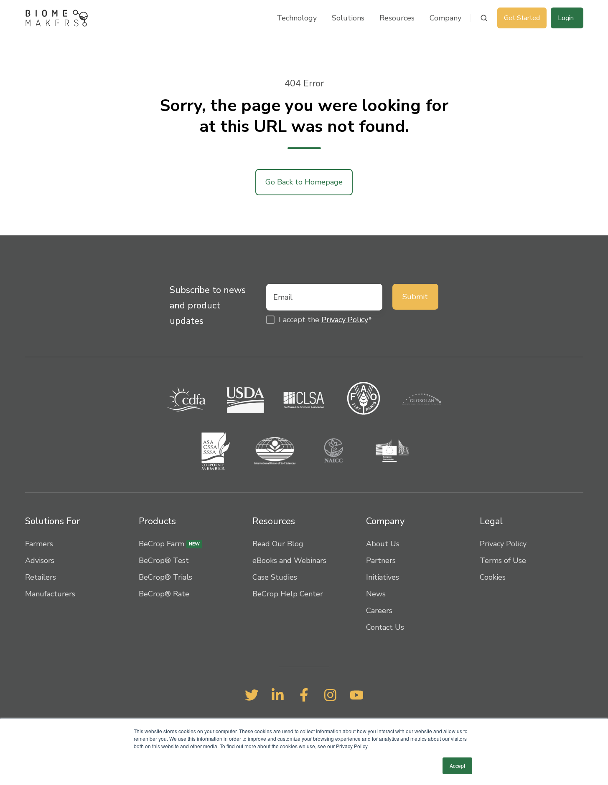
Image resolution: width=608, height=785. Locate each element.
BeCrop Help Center (287, 594)
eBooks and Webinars (289, 560)
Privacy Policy (344, 320)
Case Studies (274, 577)
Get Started (522, 18)
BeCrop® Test (164, 560)
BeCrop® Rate (164, 594)
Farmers (39, 544)
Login (566, 18)
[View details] (252, 695)
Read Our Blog (277, 544)
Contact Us (385, 627)
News (376, 594)
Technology (297, 18)
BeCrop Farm (169, 544)
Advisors (39, 560)
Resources (397, 18)
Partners (381, 560)
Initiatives (382, 577)
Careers (379, 611)
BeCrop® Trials (165, 577)
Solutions (348, 18)
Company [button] (445, 18)
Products (157, 521)
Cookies (493, 577)
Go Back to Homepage (304, 182)
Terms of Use (503, 560)
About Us (382, 544)
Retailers (40, 577)
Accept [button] (457, 765)
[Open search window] (484, 18)
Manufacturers (50, 594)
